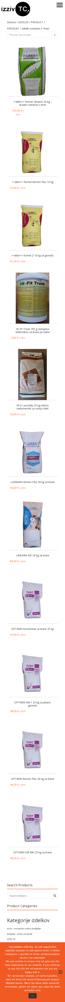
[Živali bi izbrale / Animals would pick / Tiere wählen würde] (15, 15)
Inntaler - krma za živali (19, 934)
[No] (60, 972)
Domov (11, 22)
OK (32, 995)
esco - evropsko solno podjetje (24, 928)
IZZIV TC (11, 939)
